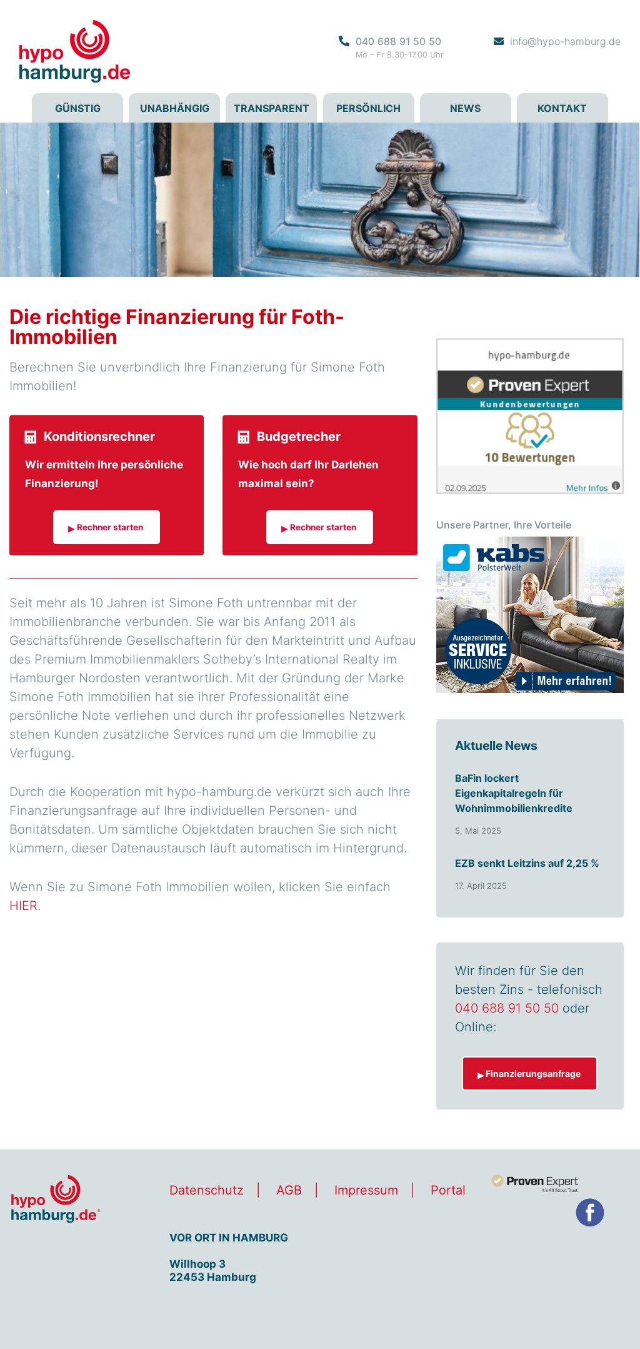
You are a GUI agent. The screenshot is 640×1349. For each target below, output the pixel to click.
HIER (23, 905)
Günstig (78, 108)
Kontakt (562, 108)
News (465, 108)
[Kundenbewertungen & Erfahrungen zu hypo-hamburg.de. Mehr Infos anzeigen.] (530, 415)
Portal (448, 1190)
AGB (289, 1190)
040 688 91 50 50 (398, 41)
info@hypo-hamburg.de (565, 41)
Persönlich (368, 108)
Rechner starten (110, 527)
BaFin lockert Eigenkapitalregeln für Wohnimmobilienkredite (513, 793)
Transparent (271, 108)
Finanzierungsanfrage (533, 1073)
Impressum (366, 1190)
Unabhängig (174, 108)
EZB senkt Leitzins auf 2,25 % (527, 863)
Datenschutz (206, 1190)
